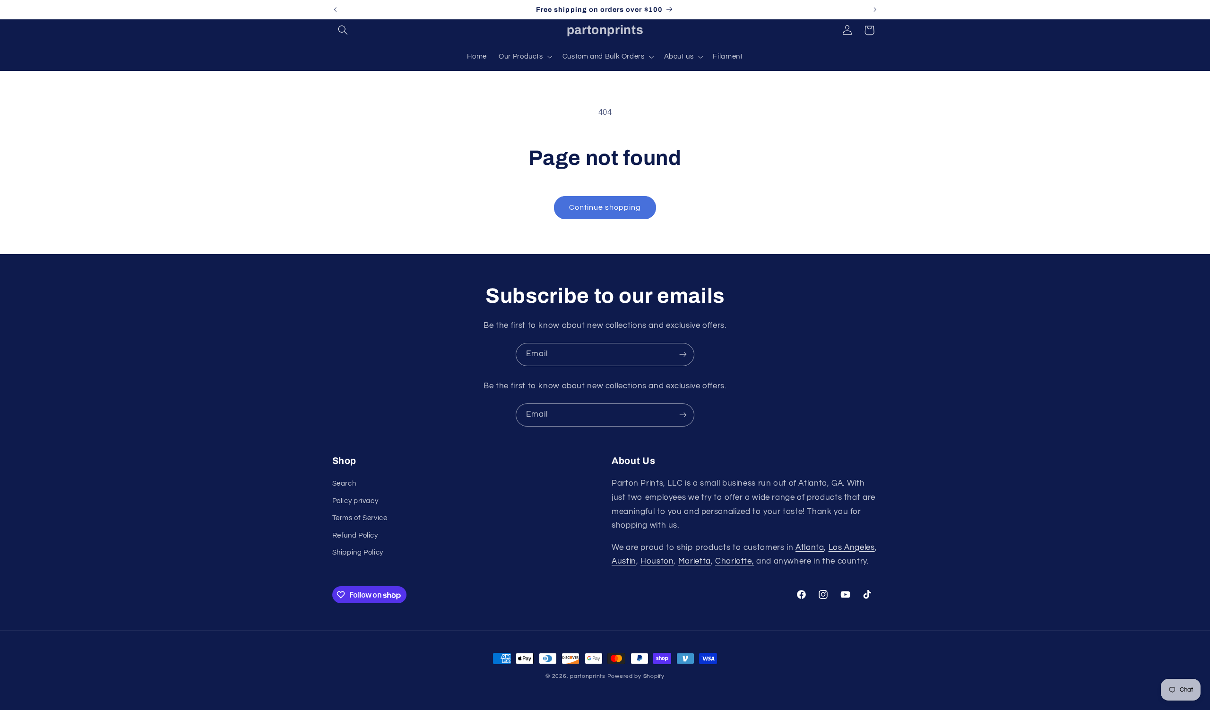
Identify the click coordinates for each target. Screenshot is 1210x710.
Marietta (694, 561)
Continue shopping (605, 207)
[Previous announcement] (335, 9)
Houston (657, 561)
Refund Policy (355, 535)
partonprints (587, 676)
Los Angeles (852, 547)
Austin (624, 561)
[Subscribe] (683, 354)
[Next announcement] (874, 9)
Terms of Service (360, 518)
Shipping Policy (357, 552)
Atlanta (809, 547)
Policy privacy (355, 501)
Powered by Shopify (636, 676)
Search (344, 483)
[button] (343, 30)
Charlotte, (734, 561)
